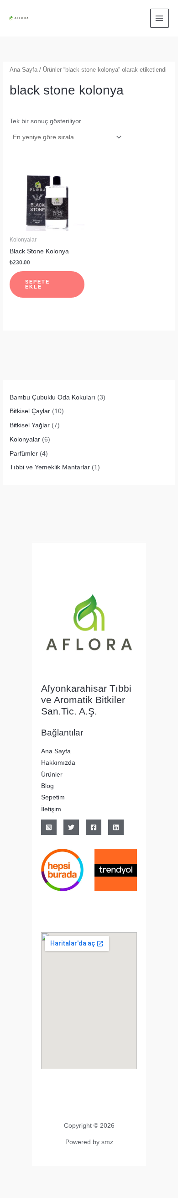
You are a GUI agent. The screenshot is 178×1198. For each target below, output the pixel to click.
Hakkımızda (58, 762)
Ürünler (52, 774)
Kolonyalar (25, 439)
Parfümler (24, 453)
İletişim (51, 809)
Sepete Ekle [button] (37, 284)
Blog (47, 786)
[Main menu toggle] (159, 18)
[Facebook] (93, 827)
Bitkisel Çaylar (30, 411)
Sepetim (53, 797)
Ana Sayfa (23, 70)
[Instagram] (49, 827)
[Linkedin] (116, 827)
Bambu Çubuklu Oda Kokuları (52, 397)
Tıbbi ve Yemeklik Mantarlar (50, 467)
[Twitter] (71, 827)
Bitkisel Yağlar (30, 425)
